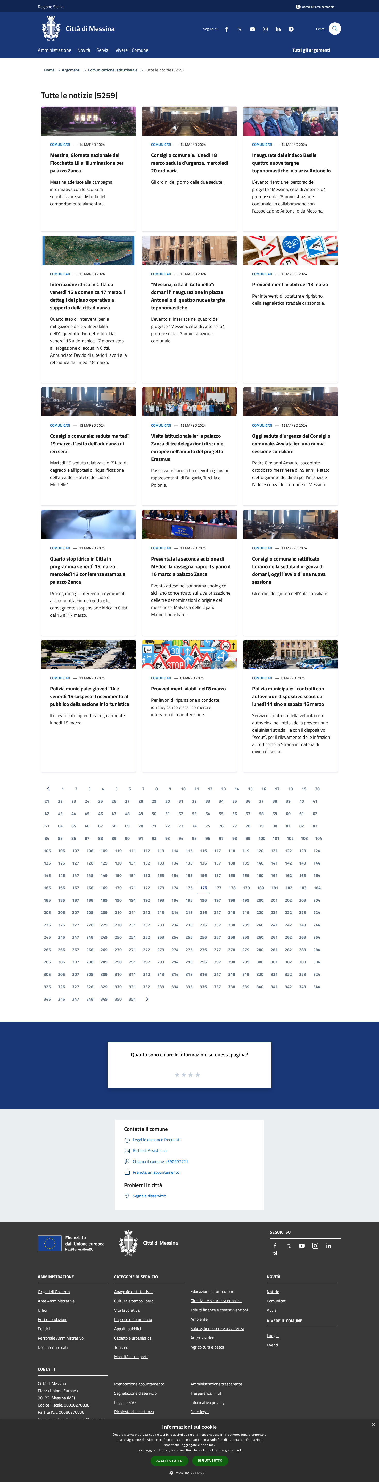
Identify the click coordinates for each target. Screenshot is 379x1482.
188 (89, 900)
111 (132, 851)
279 (245, 949)
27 (127, 801)
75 (207, 826)
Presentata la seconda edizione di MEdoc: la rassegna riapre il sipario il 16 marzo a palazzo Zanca (190, 566)
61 (301, 813)
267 (75, 949)
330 (118, 987)
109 (104, 851)
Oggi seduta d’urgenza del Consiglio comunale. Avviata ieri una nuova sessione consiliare (291, 443)
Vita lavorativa (127, 1310)
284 (316, 949)
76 (221, 826)
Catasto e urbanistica (132, 1338)
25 (100, 801)
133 (160, 863)
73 (181, 826)
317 (217, 974)
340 (260, 987)
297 (217, 962)
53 (194, 813)
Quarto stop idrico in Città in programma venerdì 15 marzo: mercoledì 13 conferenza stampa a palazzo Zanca (87, 570)
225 (47, 925)
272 (146, 949)
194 (174, 900)
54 (207, 813)
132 (146, 863)
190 (118, 900)
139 (245, 863)
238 (231, 925)
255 (189, 937)
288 (89, 962)
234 (174, 925)
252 (146, 937)
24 (87, 801)
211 (132, 912)
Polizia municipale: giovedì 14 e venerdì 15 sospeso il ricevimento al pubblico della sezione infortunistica (89, 696)
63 (47, 826)
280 (260, 949)
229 (104, 925)
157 (217, 875)
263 (302, 937)
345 (47, 999)
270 (118, 949)
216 (203, 912)
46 (100, 813)
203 (302, 900)
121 (274, 851)
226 (61, 925)
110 (118, 851)
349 (104, 999)
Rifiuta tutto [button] (210, 1460)
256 (203, 937)
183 (303, 888)
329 (104, 987)
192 (146, 900)
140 (260, 863)
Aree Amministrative (56, 1301)
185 (47, 900)
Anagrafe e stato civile (133, 1292)
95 (194, 838)
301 (274, 962)
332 (146, 987)
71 (154, 826)
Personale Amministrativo (61, 1338)
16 (263, 789)
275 (189, 949)
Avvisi (272, 1310)
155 (189, 875)
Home (49, 70)
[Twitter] (237, 28)
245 (47, 937)
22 (60, 801)
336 (203, 987)
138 (231, 863)
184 (317, 888)
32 (194, 801)
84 (47, 838)
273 (160, 949)
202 (288, 900)
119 (245, 851)
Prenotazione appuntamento (139, 1384)
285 (47, 962)
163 (302, 875)
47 (114, 813)
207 (75, 912)
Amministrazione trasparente (216, 1384)
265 (47, 949)
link (239, 1450)
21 (47, 801)
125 (47, 863)
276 (203, 949)
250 (118, 937)
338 (231, 987)
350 (118, 999)
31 (181, 801)
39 (288, 801)
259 (245, 937)
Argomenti (71, 70)
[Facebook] (224, 28)
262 (288, 937)
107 (75, 851)
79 (261, 826)
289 (104, 962)
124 (316, 851)
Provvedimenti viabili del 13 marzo (290, 284)
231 (132, 925)
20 (317, 789)
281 (274, 949)
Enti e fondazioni (52, 1319)
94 (181, 838)
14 (237, 789)
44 (73, 813)
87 (87, 838)
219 (245, 912)
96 (207, 838)
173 (160, 888)
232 (146, 925)
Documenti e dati (53, 1347)
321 (274, 974)
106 (61, 851)
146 (61, 875)
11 (196, 789)
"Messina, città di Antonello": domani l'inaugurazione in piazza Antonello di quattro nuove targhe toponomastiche (188, 295)
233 (160, 925)
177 (218, 888)
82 (301, 826)
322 (288, 974)
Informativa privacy (208, 1402)
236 (203, 925)
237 (217, 925)
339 (245, 987)
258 (231, 937)
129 (104, 863)
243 (302, 925)
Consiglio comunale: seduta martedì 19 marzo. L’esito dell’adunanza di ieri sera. (89, 443)
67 (100, 826)
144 (316, 863)
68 (114, 826)
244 (316, 925)
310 (118, 974)
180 (260, 888)
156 (203, 875)
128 (89, 863)
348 (89, 999)
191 (132, 900)
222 (288, 912)
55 (221, 813)
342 (288, 987)
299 (245, 962)
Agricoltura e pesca (207, 1347)
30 (167, 801)
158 (231, 875)
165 (47, 888)
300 (260, 962)
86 (73, 838)
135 (189, 863)
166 (61, 888)
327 (75, 987)
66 (87, 826)
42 (47, 813)
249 (104, 937)
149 (104, 875)
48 (127, 813)
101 (276, 838)
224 (316, 912)
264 (316, 937)
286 (61, 962)
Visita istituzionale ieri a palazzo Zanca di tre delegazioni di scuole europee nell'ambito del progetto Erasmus (187, 447)
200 (260, 900)
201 (274, 900)
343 (302, 987)
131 (132, 863)
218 (231, 912)
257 (217, 937)
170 (118, 888)
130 (118, 863)
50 (154, 813)
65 (73, 826)
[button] (189, 1473)
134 (174, 863)
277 (217, 949)
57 (248, 813)
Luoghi (273, 1336)
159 (245, 875)
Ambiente (199, 1319)
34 (221, 801)
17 (277, 789)
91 (140, 838)
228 (89, 925)
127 (75, 863)
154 (174, 875)
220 (260, 912)
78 (248, 826)
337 (217, 987)
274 (174, 949)
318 (231, 974)
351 (132, 999)
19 (304, 789)
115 (189, 851)
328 (89, 987)
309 (104, 974)
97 (221, 838)
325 (47, 987)
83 (315, 826)
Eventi (272, 1345)
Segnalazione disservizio (135, 1393)
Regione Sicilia (50, 7)
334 (174, 987)
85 (60, 838)
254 (174, 937)
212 (146, 912)
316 (203, 974)
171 (132, 888)
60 (288, 813)
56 (234, 813)
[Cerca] (335, 28)
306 (61, 974)
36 (248, 801)
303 (302, 962)
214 (174, 912)
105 (47, 851)
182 (288, 888)
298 (231, 962)
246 (61, 937)
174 (174, 888)
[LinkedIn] (276, 28)
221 (274, 912)
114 (174, 851)
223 (302, 912)
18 (290, 789)
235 (189, 925)
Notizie (273, 1292)
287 (75, 962)
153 (160, 875)
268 (89, 949)
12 (210, 789)
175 (189, 888)
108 (89, 851)
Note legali (200, 1412)
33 (207, 801)
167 (75, 888)
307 (75, 974)
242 (288, 925)
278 (231, 949)
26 (114, 801)
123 (302, 851)
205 (47, 912)
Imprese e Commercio (133, 1319)
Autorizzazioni (203, 1338)
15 (250, 789)
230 (118, 925)
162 (288, 875)
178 (232, 888)
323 (302, 974)
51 (167, 813)
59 (275, 813)
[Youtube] (250, 28)
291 (132, 962)
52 (181, 813)
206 (61, 912)
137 (217, 863)
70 (140, 826)
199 (245, 900)
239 (245, 925)
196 (203, 900)
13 (223, 789)
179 (246, 888)
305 (47, 974)
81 (288, 826)
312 (146, 974)
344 (316, 987)
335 (189, 987)
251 (132, 937)
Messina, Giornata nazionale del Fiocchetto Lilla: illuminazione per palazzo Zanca (86, 162)
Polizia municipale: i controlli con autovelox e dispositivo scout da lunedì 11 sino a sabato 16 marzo (288, 696)
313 (160, 974)
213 (160, 912)
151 (132, 875)
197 (217, 900)
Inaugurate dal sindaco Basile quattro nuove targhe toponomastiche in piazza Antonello (291, 162)
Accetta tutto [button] (169, 1461)
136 (203, 863)
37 (261, 801)
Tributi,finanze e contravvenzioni (219, 1310)
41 (315, 801)
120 (260, 851)
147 (75, 875)
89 (114, 838)
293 (160, 962)
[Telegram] (289, 28)
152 (146, 875)
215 (189, 912)
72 (167, 826)
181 (274, 888)
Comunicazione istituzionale (112, 70)
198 (231, 900)
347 (75, 999)
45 (87, 813)
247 (75, 937)
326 (61, 987)
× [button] (373, 1425)
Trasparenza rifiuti (207, 1393)
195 (189, 900)
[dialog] (189, 1450)
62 (315, 813)
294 (174, 962)
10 (183, 789)
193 (160, 900)
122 (288, 851)
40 (301, 801)
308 (89, 974)
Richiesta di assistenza (134, 1412)
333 (160, 987)
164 (316, 875)
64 (60, 826)
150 (118, 875)
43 (60, 813)
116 (203, 851)
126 (61, 863)
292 (146, 962)
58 (261, 813)
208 (89, 912)
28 (140, 801)
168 (89, 888)
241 (274, 925)
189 (104, 900)
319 (245, 974)
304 (316, 962)
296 (203, 962)
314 (174, 974)
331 (132, 987)
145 (47, 875)
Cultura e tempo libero (133, 1301)
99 (248, 838)
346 (61, 999)
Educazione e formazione (212, 1291)
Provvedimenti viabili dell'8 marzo (188, 688)
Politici (44, 1329)
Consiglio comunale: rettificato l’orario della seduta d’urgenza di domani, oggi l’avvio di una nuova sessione (289, 570)
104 (318, 838)
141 (274, 863)
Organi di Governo (54, 1292)
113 (160, 851)
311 (132, 974)
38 (275, 801)
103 (304, 838)
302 (288, 962)
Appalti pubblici (127, 1329)
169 (104, 888)
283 (302, 949)
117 (217, 851)
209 (104, 912)
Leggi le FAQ (125, 1402)
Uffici (42, 1310)
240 (260, 925)
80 (275, 826)
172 (146, 888)
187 (75, 900)
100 (261, 838)
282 (288, 949)
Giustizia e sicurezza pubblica (216, 1301)
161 (274, 875)
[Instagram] (263, 28)
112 (146, 851)
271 (132, 949)
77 (234, 826)
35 (234, 801)
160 (260, 875)
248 (89, 937)
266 (61, 949)
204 (316, 900)
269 (104, 949)
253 (160, 937)
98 (234, 838)
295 (189, 962)
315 (189, 974)
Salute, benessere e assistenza (217, 1328)
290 (118, 962)
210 (118, 912)
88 (100, 838)
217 (217, 912)
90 (127, 838)
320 (260, 974)
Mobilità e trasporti (131, 1356)
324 (316, 974)
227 (75, 925)
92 (154, 838)
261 (274, 937)
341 (274, 987)
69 (127, 826)
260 (260, 937)
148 (89, 875)
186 (61, 900)
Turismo (121, 1347)
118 (231, 851)
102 (290, 838)
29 (154, 801)
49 (140, 813)
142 (288, 863)
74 (194, 826)
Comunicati (60, 144)
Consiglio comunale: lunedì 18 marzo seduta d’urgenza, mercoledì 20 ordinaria (189, 162)
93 (167, 838)
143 (302, 863)
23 (73, 801)
